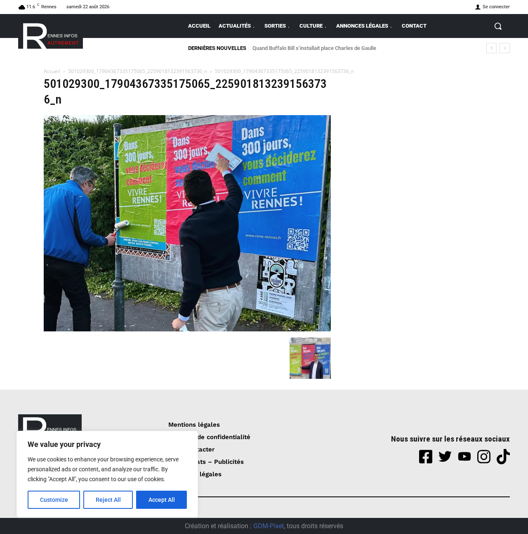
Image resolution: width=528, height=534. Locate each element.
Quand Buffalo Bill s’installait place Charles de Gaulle (314, 48)
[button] (498, 26)
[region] (107, 474)
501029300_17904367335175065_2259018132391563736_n (137, 71)
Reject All (108, 499)
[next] (505, 48)
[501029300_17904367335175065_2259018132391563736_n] (187, 329)
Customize (54, 499)
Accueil (52, 71)
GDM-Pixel (268, 526)
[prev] (491, 48)
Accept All (161, 499)
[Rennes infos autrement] (50, 34)
